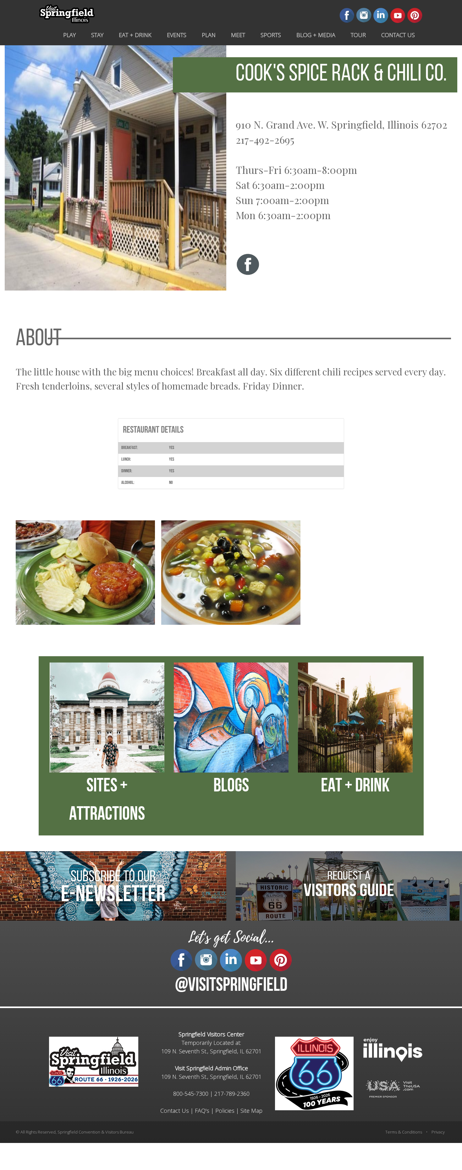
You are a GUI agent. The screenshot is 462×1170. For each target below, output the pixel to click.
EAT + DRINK (355, 786)
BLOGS (231, 786)
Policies (224, 1110)
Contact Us (174, 1110)
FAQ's (202, 1110)
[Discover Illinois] (393, 1088)
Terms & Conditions (403, 1132)
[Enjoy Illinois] (393, 1049)
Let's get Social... (231, 937)
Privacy (438, 1132)
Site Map (251, 1110)
